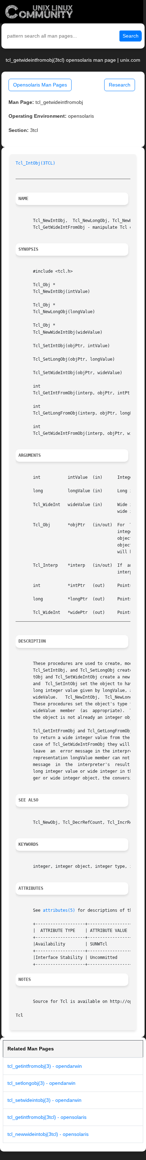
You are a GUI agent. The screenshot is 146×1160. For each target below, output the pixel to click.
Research (119, 85)
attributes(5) (59, 910)
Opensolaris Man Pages (40, 85)
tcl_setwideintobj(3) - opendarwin (44, 1100)
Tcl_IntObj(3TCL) (35, 163)
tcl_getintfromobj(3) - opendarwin (44, 1066)
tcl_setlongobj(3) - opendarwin (41, 1083)
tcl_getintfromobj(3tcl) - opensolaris (46, 1117)
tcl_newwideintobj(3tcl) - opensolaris (48, 1134)
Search (131, 36)
